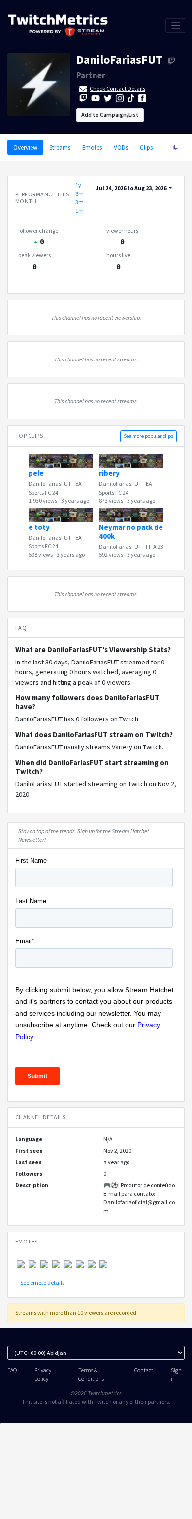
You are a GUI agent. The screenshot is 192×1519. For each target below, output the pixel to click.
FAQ (12, 1370)
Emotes (92, 147)
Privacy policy (42, 1374)
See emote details (42, 1282)
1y (78, 185)
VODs (121, 147)
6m (79, 193)
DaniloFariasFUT (119, 59)
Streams (59, 147)
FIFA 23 (154, 546)
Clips (146, 147)
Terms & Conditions (91, 1374)
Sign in (176, 1374)
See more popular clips (148, 436)
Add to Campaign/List (110, 114)
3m (79, 202)
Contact (143, 1370)
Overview (25, 147)
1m (79, 210)
